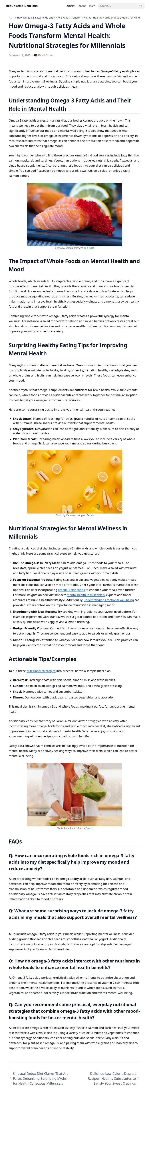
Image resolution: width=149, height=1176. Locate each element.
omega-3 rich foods (71, 590)
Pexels (90, 247)
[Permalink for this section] (70, 108)
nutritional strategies (41, 671)
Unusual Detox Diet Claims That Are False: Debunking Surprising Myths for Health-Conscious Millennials (41, 1078)
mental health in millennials (86, 595)
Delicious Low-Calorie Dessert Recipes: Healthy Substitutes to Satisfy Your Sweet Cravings (112, 1078)
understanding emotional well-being (109, 600)
